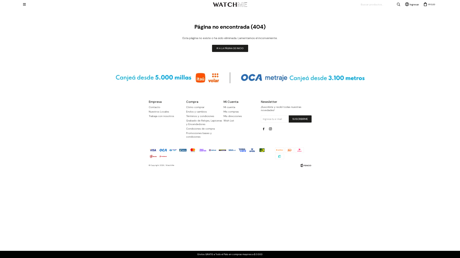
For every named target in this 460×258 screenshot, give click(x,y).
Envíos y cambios (196, 111)
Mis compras (231, 111)
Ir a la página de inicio (230, 48)
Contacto (154, 107)
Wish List (229, 120)
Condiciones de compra (200, 128)
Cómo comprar (195, 107)
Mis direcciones (233, 116)
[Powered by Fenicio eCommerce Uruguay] (305, 165)
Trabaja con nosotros (161, 116)
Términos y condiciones (200, 116)
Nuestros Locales (159, 111)
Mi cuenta (229, 107)
